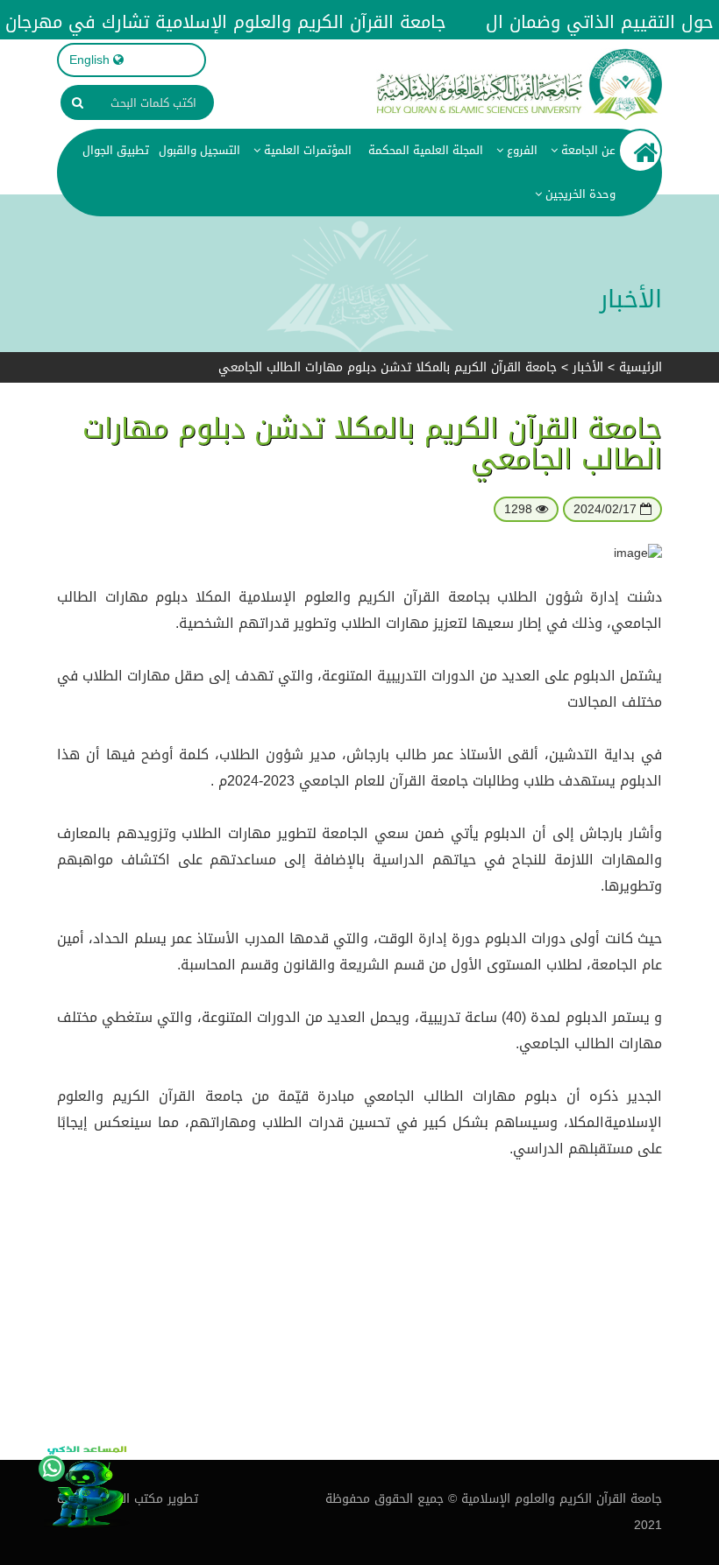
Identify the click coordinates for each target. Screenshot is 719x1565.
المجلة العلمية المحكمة (424, 150)
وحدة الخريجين (579, 194)
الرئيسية (640, 367)
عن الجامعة (587, 150)
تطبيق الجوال (115, 150)
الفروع (520, 150)
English (89, 60)
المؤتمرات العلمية (306, 150)
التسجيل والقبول (199, 150)
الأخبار (588, 367)
